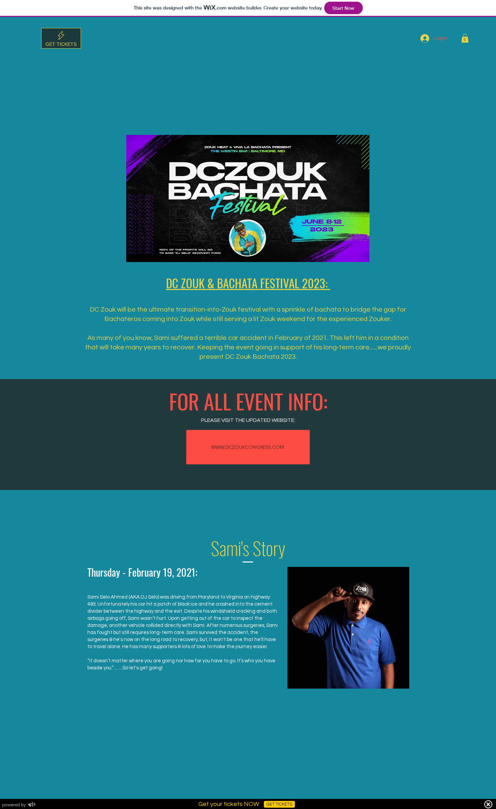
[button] (465, 38)
